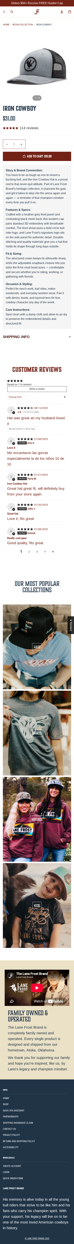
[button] (45, 552)
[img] (25, 408)
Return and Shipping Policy (19, 1141)
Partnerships (10, 1116)
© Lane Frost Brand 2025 (37, 1238)
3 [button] (37, 551)
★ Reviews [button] (71, 625)
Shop (6, 1104)
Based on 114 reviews (19, 384)
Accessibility (10, 1147)
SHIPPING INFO (16, 337)
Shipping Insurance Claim (18, 1122)
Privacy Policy (11, 1135)
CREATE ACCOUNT (12, 1166)
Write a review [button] (37, 388)
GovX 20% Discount (13, 1110)
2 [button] (29, 551)
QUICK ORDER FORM (13, 1178)
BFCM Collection (23, 24)
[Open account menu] (62, 12)
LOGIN (6, 1172)
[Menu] (4, 12)
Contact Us (9, 1128)
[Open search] (12, 12)
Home (6, 24)
